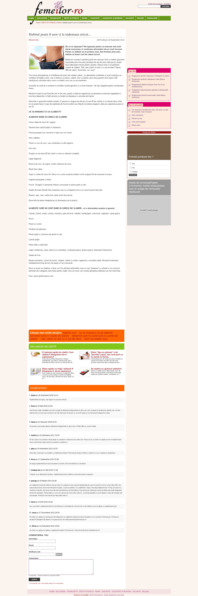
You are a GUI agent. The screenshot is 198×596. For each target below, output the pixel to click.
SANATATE (95, 18)
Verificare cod (34, 552)
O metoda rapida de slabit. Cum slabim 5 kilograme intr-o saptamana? (57, 354)
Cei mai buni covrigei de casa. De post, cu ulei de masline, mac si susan (150, 111)
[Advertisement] (76, 304)
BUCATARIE (42, 18)
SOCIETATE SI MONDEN (112, 18)
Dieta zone (136, 125)
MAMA (84, 18)
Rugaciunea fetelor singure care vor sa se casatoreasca (148, 86)
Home (31, 18)
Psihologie (152, 18)
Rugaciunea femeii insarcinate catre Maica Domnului (148, 96)
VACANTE (130, 18)
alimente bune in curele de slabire (49, 335)
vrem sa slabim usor (96, 338)
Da (133, 164)
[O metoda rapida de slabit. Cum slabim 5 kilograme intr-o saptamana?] (36, 356)
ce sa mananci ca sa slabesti (96, 332)
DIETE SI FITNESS (71, 18)
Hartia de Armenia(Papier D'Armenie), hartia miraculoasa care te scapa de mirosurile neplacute (146, 187)
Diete (59, 22)
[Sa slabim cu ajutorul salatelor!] (84, 375)
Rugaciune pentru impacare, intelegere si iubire (150, 76)
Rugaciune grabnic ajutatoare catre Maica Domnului (148, 80)
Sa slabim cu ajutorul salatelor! (106, 369)
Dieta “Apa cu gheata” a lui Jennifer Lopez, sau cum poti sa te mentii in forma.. (107, 354)
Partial (134, 172)
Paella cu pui (137, 118)
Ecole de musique (155, 4)
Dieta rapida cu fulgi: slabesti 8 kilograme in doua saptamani (57, 370)
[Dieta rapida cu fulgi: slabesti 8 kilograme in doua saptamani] (36, 374)
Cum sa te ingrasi (139, 122)
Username (33, 539)
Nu (133, 168)
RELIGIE (140, 18)
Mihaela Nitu (34, 40)
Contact (167, 4)
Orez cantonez (137, 115)
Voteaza (132, 175)
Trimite (34, 579)
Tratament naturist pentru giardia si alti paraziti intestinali (150, 91)
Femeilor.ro (56, 8)
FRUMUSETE (55, 18)
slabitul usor (69, 332)
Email (31, 545)
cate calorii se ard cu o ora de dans (61, 338)
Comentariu (33, 558)
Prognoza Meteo (149, 132)
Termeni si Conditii (81, 595)
